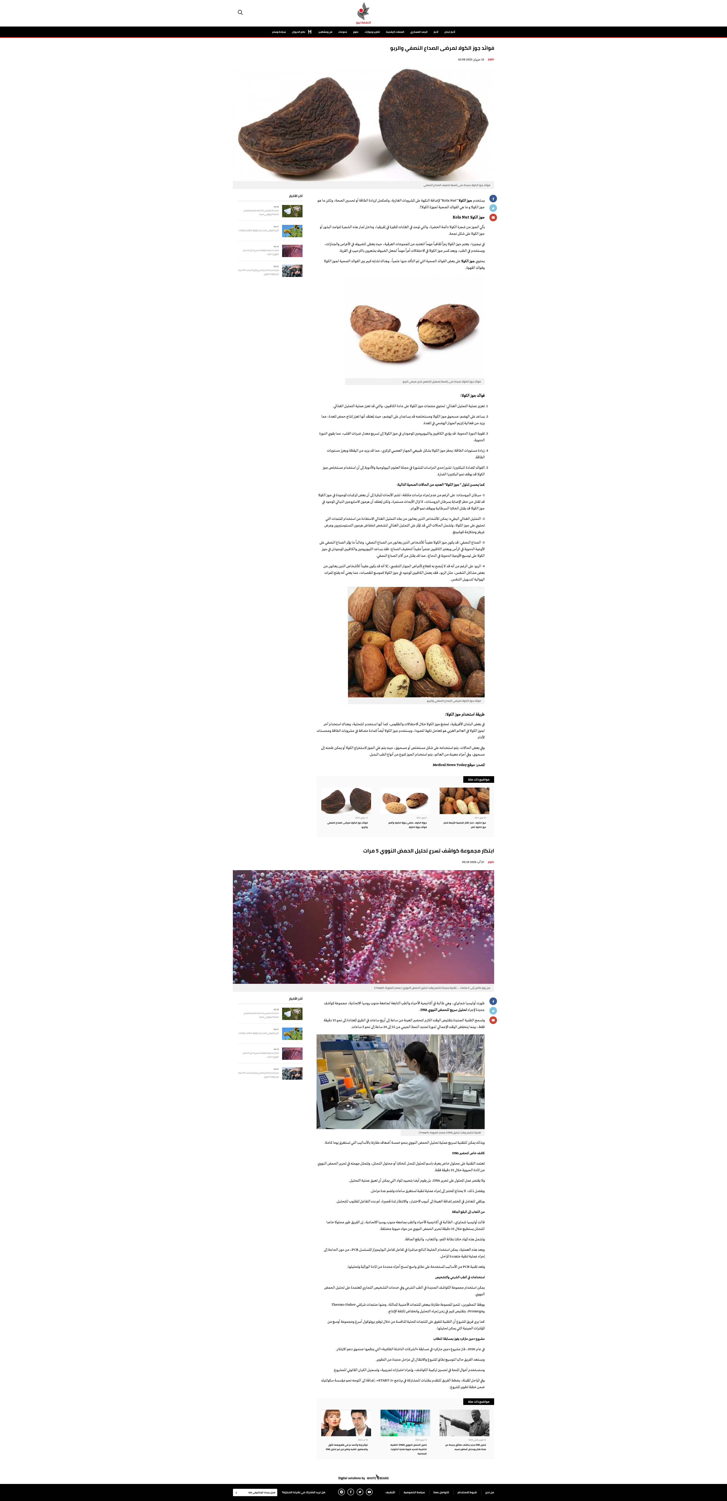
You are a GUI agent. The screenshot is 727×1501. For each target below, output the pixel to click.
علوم (356, 32)
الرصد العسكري (418, 32)
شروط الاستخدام (467, 1492)
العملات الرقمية (395, 32)
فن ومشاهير (325, 32)
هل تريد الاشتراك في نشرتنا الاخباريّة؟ (303, 1492)
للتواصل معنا (441, 1492)
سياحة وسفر (279, 32)
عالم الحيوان (299, 32)
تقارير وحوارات (372, 32)
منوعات (342, 32)
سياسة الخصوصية (414, 1492)
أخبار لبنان (449, 32)
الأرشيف (390, 1492)
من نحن (489, 1492)
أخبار (436, 32)
